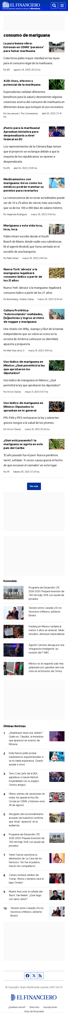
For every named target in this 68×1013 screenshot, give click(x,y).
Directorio (34, 1007)
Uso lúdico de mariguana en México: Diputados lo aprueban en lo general (23, 407)
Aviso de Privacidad (34, 1012)
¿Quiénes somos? (16, 1007)
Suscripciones (50, 1007)
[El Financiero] (21, 5)
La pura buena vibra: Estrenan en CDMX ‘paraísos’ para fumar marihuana (23, 47)
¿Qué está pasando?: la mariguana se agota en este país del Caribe (23, 444)
